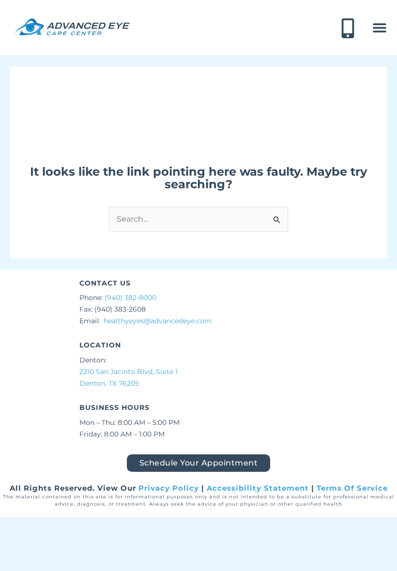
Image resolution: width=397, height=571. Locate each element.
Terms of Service (352, 488)
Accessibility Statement (258, 488)
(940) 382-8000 (130, 297)
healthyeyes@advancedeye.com (158, 320)
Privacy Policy (168, 488)
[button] (379, 28)
